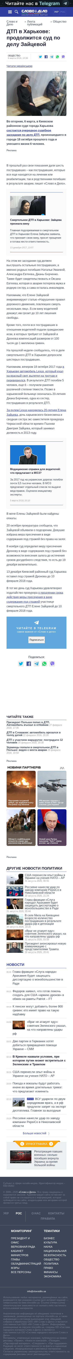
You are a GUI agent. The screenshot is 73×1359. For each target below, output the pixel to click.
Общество (59, 21)
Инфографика (36, 1143)
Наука (48, 1246)
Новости (15, 965)
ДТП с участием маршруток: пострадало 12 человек (35, 741)
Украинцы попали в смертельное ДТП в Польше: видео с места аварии (33, 750)
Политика (51, 1263)
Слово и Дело (12, 23)
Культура (50, 1242)
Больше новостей (34, 1133)
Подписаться (37, 639)
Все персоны (21, 1272)
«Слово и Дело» (27, 1192)
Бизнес (49, 1238)
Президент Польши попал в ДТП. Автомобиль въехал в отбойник (34, 725)
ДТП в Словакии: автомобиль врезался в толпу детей (34, 734)
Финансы (51, 1272)
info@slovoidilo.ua (36, 1291)
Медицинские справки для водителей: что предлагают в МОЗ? (35, 471)
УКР (56, 12)
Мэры (15, 1267)
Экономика (52, 1276)
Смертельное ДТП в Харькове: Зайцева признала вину (35, 221)
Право (48, 1267)
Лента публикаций (34, 23)
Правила (48, 1218)
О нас (36, 1213)
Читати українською (19, 66)
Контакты (56, 1213)
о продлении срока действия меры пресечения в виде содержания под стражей (35, 597)
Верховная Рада (23, 1246)
